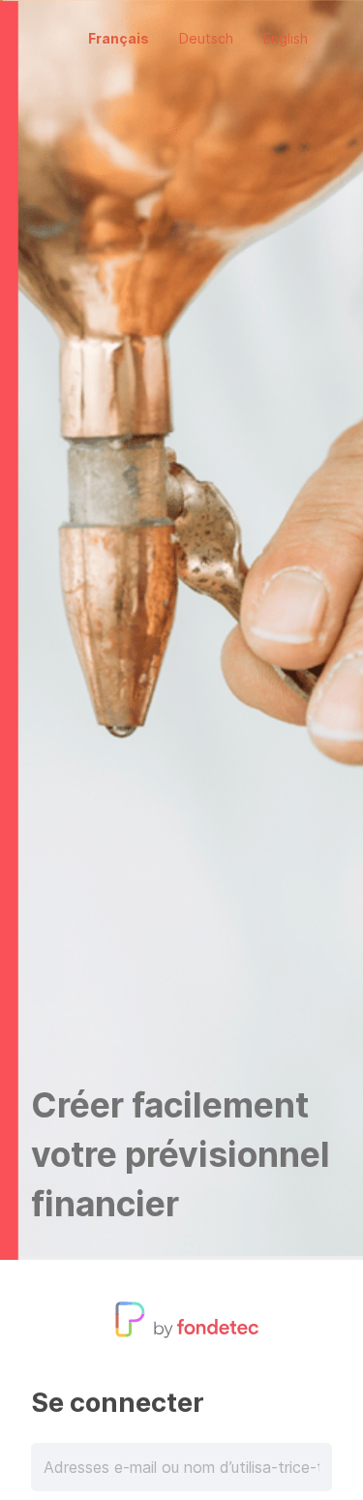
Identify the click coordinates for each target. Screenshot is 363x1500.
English (285, 38)
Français (118, 38)
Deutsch (206, 38)
